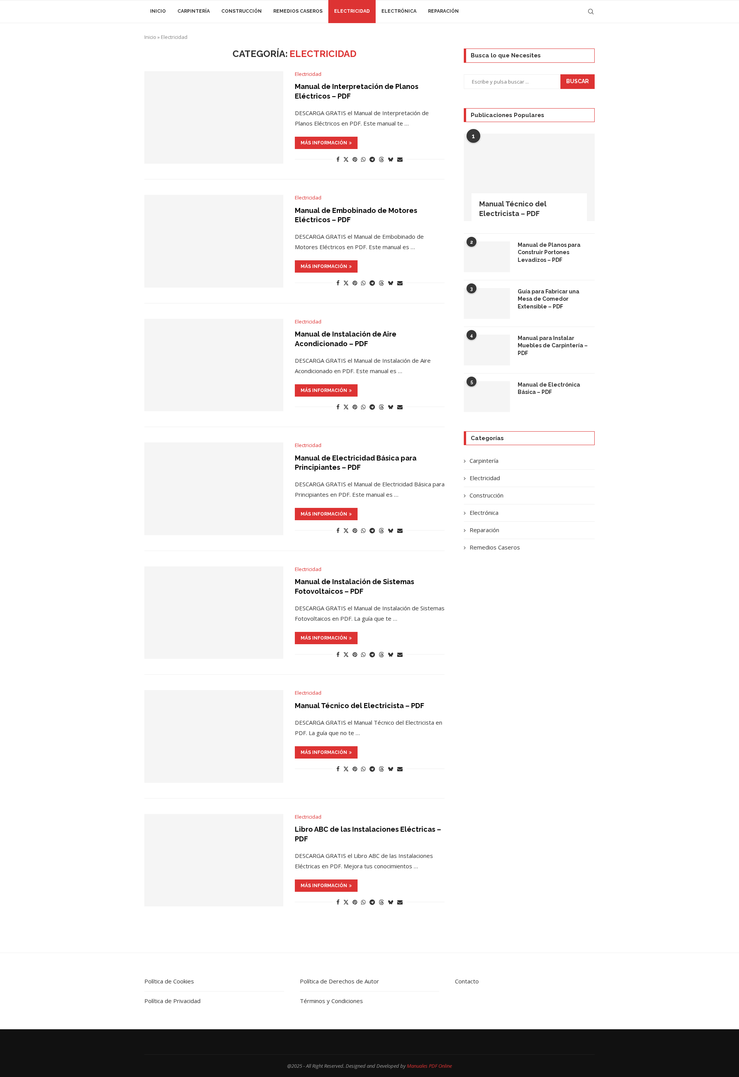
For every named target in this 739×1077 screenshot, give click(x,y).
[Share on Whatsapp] (363, 159)
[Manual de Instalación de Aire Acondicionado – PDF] (213, 365)
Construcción (241, 11)
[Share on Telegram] (372, 159)
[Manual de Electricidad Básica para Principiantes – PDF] (213, 488)
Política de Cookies (169, 981)
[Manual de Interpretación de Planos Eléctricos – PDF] (213, 117)
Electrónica (398, 11)
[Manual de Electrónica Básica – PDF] (487, 396)
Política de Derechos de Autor (339, 981)
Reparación (443, 11)
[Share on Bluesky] (390, 159)
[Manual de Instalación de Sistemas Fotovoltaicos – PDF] (213, 612)
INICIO (158, 11)
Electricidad (352, 11)
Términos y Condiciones (331, 1001)
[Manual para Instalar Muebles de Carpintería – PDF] (487, 350)
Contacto (467, 981)
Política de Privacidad (172, 1001)
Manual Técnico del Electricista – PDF (359, 706)
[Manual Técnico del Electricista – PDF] (213, 736)
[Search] (591, 11)
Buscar (577, 81)
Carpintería (193, 11)
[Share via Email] (400, 159)
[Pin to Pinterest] (355, 159)
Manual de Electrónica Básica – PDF (549, 388)
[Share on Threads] (381, 159)
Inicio (150, 36)
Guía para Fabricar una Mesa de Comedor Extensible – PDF (548, 299)
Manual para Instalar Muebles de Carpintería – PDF (553, 345)
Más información (324, 143)
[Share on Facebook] (337, 159)
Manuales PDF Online (429, 1065)
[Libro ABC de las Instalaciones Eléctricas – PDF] (213, 860)
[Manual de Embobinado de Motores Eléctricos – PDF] (213, 241)
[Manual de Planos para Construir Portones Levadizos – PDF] (487, 256)
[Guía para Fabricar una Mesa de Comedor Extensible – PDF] (487, 303)
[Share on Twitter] (346, 159)
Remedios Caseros (298, 11)
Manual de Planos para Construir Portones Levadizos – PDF (549, 252)
